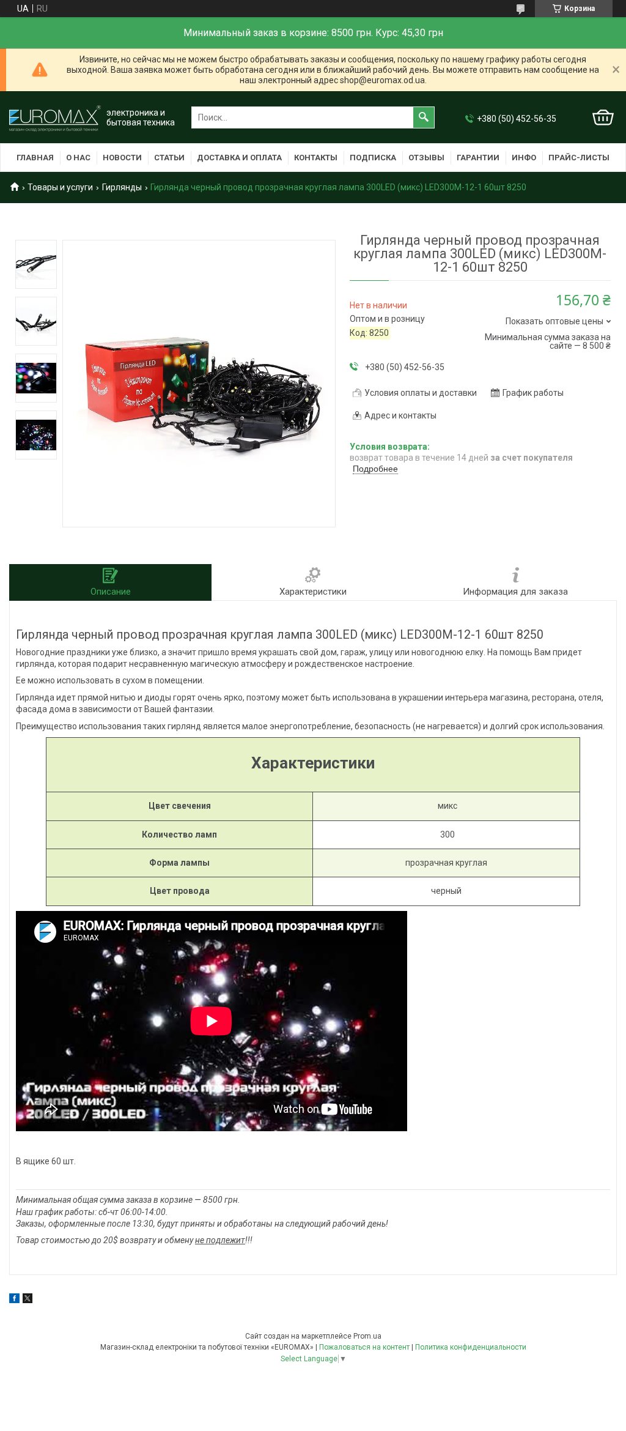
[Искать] (423, 117)
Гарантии (478, 157)
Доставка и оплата (239, 157)
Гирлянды (122, 187)
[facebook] (14, 1300)
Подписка (373, 157)
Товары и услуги (60, 187)
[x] (27, 1300)
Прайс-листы (578, 157)
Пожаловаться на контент (364, 1347)
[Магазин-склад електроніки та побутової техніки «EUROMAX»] (55, 118)
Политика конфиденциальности (470, 1347)
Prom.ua (367, 1336)
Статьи (169, 157)
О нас (78, 157)
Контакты (315, 157)
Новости (122, 157)
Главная (35, 157)
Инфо (524, 157)
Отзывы (426, 157)
